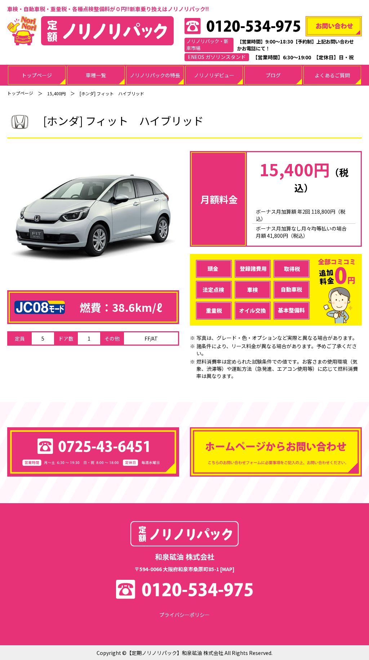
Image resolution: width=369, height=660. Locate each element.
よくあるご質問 (332, 75)
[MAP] (227, 569)
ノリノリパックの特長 (155, 75)
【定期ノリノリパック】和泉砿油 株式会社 (174, 652)
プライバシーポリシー (184, 614)
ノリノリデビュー (214, 75)
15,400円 (56, 93)
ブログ (273, 75)
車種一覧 (96, 75)
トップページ (37, 75)
